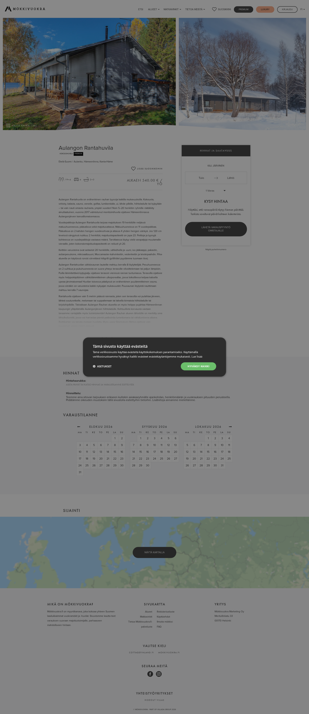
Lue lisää (197, 356)
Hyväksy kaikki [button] (198, 366)
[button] (102, 366)
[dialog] (154, 357)
